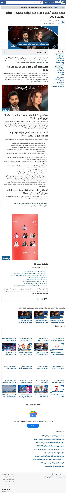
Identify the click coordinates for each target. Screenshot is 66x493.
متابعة (33, 425)
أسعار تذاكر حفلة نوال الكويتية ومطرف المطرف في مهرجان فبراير (28, 275)
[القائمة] (2, 2)
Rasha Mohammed (45, 21)
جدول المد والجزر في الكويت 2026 (54, 466)
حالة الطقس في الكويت (8, 477)
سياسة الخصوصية (6, 489)
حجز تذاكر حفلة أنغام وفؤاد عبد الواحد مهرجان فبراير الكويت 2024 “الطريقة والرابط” (60, 59)
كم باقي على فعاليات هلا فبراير (36, 277)
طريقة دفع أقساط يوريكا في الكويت (54, 452)
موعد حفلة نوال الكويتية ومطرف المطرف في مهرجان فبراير (29, 273)
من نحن (8, 484)
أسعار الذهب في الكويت (8, 479)
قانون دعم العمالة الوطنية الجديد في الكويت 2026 (50, 442)
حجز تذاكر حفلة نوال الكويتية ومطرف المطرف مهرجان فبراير (29, 286)
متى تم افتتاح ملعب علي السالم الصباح (34, 283)
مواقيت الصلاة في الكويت (8, 474)
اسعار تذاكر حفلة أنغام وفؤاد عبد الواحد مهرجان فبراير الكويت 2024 (59, 70)
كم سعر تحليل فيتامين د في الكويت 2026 (52, 436)
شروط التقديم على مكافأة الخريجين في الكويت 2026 (49, 449)
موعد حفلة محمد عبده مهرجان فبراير (35, 279)
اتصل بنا (8, 487)
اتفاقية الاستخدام (6, 492)
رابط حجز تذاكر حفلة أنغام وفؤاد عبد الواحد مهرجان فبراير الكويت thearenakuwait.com (58, 81)
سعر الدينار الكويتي (9, 482)
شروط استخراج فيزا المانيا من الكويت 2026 (52, 463)
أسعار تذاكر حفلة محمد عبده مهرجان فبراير (34, 281)
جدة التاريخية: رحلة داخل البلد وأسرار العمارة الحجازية (49, 456)
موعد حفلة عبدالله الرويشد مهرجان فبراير (34, 271)
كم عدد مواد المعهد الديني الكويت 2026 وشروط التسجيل (48, 459)
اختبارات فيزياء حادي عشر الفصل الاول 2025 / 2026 (50, 446)
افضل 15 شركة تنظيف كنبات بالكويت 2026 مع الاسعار (49, 439)
